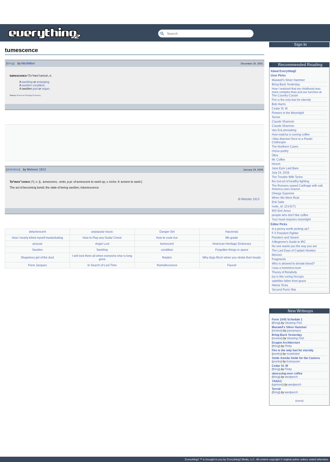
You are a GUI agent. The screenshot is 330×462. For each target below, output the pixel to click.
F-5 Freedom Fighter (285, 233)
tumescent (167, 243)
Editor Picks (279, 224)
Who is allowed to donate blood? (293, 263)
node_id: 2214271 (284, 206)
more (299, 400)
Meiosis (277, 255)
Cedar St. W (279, 108)
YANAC (277, 381)
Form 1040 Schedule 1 (287, 319)
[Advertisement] (165, 12)
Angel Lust (102, 243)
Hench (276, 164)
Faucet (231, 265)
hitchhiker (28, 63)
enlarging (43, 82)
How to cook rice (167, 237)
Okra (275, 155)
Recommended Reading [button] (300, 65)
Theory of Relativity (284, 272)
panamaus (294, 330)
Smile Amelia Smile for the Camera (296, 358)
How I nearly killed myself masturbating (37, 237)
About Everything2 (283, 71)
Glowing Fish (293, 323)
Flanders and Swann (285, 237)
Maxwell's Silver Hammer (288, 80)
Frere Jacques (37, 265)
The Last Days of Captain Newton (294, 250)
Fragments (279, 259)
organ (46, 88)
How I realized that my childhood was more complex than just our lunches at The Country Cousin (297, 92)
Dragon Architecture (286, 342)
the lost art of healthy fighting (290, 181)
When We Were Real (285, 197)
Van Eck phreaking (284, 130)
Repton (167, 257)
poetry (277, 353)
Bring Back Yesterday (286, 84)
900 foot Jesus (281, 210)
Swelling (102, 249)
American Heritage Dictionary (28, 95)
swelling (27, 82)
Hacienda (231, 231)
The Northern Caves (285, 146)
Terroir (276, 117)
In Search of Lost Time (102, 265)
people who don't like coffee (290, 215)
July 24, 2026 (280, 172)
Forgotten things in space (231, 249)
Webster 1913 (36, 169)
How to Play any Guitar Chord (102, 237)
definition (13, 169)
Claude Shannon (283, 121)
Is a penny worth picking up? (290, 229)
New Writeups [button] (300, 311)
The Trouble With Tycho (287, 177)
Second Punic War (284, 289)
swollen (27, 85)
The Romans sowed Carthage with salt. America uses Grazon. (298, 187)
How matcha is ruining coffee (291, 134)
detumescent (37, 231)
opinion (278, 384)
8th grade (231, 237)
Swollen (37, 249)
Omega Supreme (283, 193)
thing (10, 63)
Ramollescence (167, 265)
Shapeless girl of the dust (37, 257)
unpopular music (102, 231)
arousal (37, 243)
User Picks (278, 75)
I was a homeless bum (286, 268)
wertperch (291, 377)
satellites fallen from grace (289, 281)
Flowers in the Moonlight (288, 113)
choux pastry (280, 151)
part (35, 88)
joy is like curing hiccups (288, 276)
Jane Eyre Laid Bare (285, 168)
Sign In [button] (300, 44)
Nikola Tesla (280, 285)
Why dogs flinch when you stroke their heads (231, 257)
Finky (288, 346)
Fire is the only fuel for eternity (291, 100)
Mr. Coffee (278, 159)
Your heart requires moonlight (291, 219)
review (277, 330)
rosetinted (293, 353)
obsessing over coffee (287, 373)
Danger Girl (167, 231)
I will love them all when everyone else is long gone (102, 257)
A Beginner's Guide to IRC (289, 242)
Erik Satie (278, 202)
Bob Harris (279, 104)
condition (39, 85)
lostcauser (293, 361)
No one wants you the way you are (294, 246)
